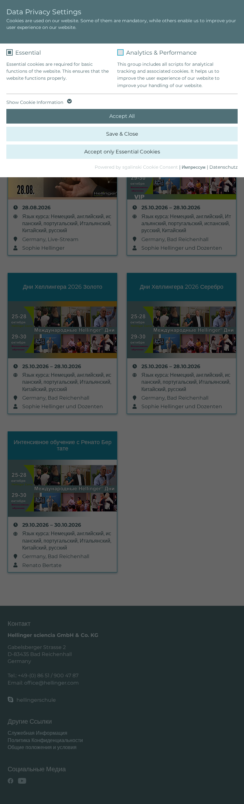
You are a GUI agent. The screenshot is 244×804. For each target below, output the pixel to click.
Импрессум (194, 167)
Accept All (122, 116)
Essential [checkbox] (28, 52)
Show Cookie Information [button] (35, 102)
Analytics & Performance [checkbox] (161, 52)
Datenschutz (223, 167)
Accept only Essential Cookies (122, 152)
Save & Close (122, 134)
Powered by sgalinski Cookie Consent (137, 167)
